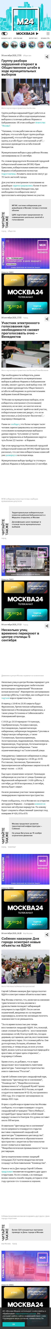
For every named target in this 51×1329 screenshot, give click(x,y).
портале (5, 698)
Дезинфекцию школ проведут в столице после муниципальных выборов (26, 524)
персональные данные (25, 1313)
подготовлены (8, 173)
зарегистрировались (23, 185)
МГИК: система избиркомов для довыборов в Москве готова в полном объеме (29, 208)
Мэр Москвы (27, 933)
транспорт (12, 847)
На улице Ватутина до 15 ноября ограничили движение (27, 834)
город (3, 231)
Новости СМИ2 (7, 272)
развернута (11, 455)
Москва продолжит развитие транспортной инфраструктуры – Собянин (27, 826)
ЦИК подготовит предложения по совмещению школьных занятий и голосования (28, 217)
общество (12, 231)
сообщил (15, 424)
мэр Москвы (6, 1244)
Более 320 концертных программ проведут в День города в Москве (27, 1231)
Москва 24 (25, 33)
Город (25, 318)
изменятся (40, 803)
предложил (7, 1171)
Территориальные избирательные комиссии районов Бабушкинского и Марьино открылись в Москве (28, 515)
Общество (27, 55)
